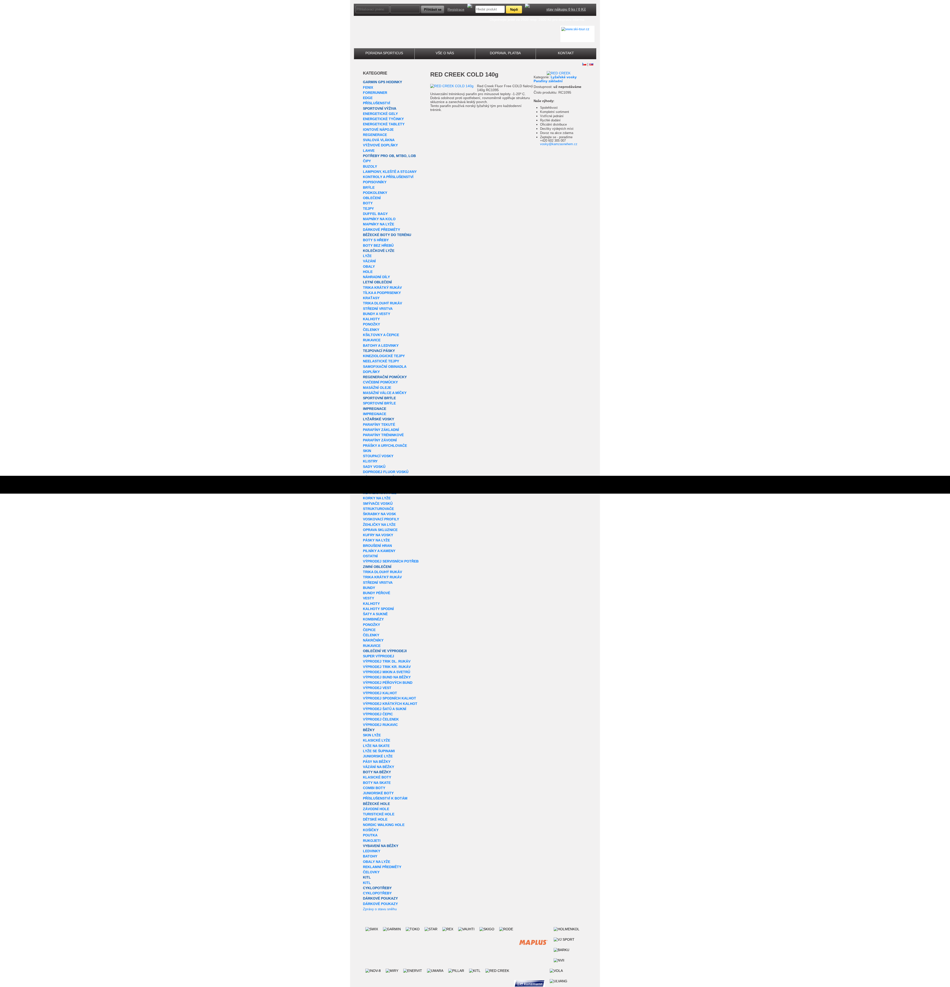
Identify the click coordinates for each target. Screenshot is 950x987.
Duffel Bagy (375, 214)
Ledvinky (371, 851)
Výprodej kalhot (380, 693)
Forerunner (375, 93)
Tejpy (368, 209)
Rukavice (371, 340)
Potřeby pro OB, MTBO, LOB (389, 156)
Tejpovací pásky (379, 351)
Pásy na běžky (376, 762)
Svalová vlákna (379, 140)
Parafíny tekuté (379, 425)
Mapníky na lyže (378, 224)
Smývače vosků (378, 504)
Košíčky (371, 830)
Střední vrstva (378, 309)
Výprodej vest (377, 688)
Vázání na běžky (378, 767)
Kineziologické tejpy (384, 356)
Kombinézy (373, 619)
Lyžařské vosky (378, 419)
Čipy (367, 161)
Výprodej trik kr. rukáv (387, 667)
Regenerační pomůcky (385, 377)
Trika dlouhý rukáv (382, 303)
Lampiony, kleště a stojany (390, 172)
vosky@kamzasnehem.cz (558, 144)
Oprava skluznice (380, 530)
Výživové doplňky (380, 145)
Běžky (369, 730)
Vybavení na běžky (380, 846)
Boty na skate (377, 783)
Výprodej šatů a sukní (384, 709)
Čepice (369, 630)
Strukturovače (378, 509)
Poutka (370, 835)
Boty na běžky (377, 772)
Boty (368, 203)
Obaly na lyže (376, 862)
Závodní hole (376, 809)
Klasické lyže (376, 740)
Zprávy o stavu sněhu (380, 909)
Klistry (370, 461)
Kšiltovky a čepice (381, 335)
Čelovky (371, 872)
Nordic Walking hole (383, 825)
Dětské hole (375, 819)
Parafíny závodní (380, 440)
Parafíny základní (381, 430)
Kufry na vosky (378, 535)
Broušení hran (377, 546)
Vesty (368, 598)
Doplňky (371, 372)
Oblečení (372, 198)
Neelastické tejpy (381, 361)
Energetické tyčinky (383, 119)
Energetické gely (380, 114)
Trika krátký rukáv (382, 288)
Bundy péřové (376, 593)
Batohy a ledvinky (381, 345)
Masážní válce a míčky (384, 393)
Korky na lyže (377, 498)
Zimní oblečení (377, 567)
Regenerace (375, 135)
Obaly (369, 266)
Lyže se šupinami (379, 751)
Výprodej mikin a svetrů (386, 672)
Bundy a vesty (376, 314)
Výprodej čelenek (381, 719)
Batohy (370, 856)
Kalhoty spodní (378, 609)
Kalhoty (371, 319)
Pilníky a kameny (379, 551)
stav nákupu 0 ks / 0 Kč (566, 9)
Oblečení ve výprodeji (385, 651)
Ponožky (371, 324)
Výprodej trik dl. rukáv (386, 661)
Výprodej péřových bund (387, 683)
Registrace (456, 9)
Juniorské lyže (378, 756)
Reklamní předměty (382, 867)
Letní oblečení (377, 282)
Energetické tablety (383, 124)
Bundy (369, 588)
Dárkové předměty (381, 230)
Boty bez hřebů (378, 245)
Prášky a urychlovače (385, 446)
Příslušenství (376, 103)
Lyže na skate (376, 746)
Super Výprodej (378, 656)
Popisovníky (374, 182)
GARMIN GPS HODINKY (382, 82)
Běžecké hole (376, 804)
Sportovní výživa (379, 108)
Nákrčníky (373, 640)
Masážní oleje (377, 388)
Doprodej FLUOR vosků (385, 472)
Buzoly (370, 166)
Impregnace (374, 409)
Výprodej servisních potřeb (391, 561)
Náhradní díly (376, 277)
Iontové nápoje (378, 130)
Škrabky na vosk (379, 514)
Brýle (369, 187)
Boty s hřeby (376, 240)
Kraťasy (371, 298)
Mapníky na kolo (379, 219)
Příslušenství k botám (385, 798)
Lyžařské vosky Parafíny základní (555, 79)
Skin (367, 451)
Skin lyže (372, 735)
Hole (368, 272)
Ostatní (370, 556)
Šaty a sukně (375, 614)
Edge (368, 98)
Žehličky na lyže (379, 525)
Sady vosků (374, 467)
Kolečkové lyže (378, 251)
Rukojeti (371, 841)
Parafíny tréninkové (383, 435)
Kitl (367, 877)
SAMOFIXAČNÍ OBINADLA (384, 367)
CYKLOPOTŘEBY (377, 888)
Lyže (367, 256)
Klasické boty (377, 777)
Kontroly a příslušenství (388, 177)
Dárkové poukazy (380, 898)
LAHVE (369, 151)
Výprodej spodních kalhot (389, 698)
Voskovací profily (381, 519)
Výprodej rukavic (380, 725)
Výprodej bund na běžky (387, 677)
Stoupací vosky (378, 456)
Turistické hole (378, 814)
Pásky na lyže (376, 540)
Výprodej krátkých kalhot (390, 704)
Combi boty (374, 788)
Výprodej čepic (378, 714)
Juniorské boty (378, 793)
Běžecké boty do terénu (387, 235)
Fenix (368, 87)
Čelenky (371, 330)
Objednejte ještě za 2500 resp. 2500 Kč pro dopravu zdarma (537, 20)
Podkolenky (375, 193)
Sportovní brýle (379, 398)
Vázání (369, 261)
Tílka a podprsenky (382, 293)
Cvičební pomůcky (380, 382)
